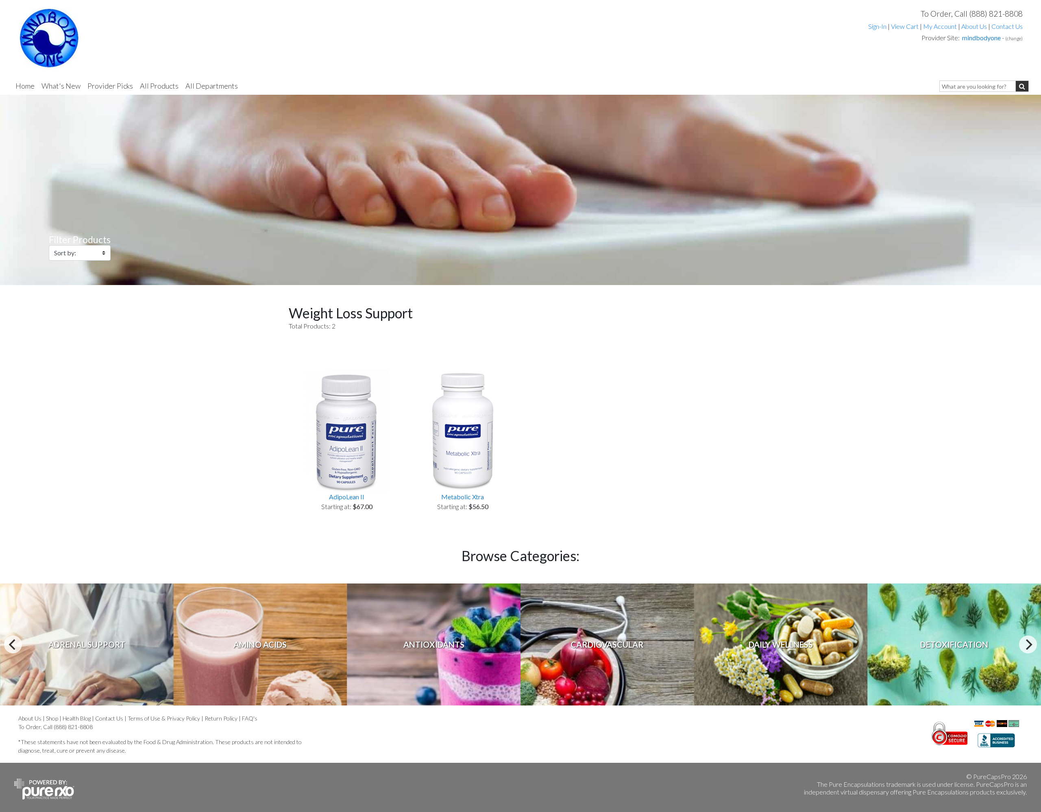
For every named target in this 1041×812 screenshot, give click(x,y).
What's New (61, 85)
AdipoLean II (346, 497)
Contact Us (1007, 26)
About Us (974, 26)
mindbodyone (981, 37)
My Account (940, 26)
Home (25, 85)
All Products (159, 85)
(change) (1014, 38)
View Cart (905, 26)
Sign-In (877, 26)
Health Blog (77, 718)
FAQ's (249, 718)
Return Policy (221, 718)
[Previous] (13, 644)
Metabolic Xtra (462, 497)
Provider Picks (110, 85)
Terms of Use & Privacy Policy (164, 718)
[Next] (1028, 644)
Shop (52, 718)
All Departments (211, 85)
